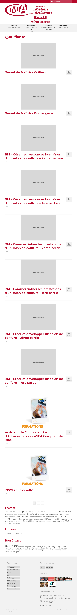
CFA (17, 514)
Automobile (64, 511)
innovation (60, 516)
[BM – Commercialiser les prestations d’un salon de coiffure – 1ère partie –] (38, 272)
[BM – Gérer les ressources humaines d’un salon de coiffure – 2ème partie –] (38, 137)
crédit (56, 514)
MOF (46, 519)
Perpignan (69, 519)
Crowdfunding (32, 514)
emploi (7, 516)
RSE (18, 521)
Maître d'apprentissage (38, 519)
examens (38, 516)
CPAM (24, 514)
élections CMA (14, 523)
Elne (69, 514)
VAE (67, 521)
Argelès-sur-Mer (43, 512)
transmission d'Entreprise (56, 521)
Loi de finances (19, 519)
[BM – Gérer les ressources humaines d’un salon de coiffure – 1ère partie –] (38, 182)
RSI (21, 521)
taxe (37, 521)
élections (7, 523)
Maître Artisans (28, 519)
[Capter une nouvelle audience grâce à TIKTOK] (52, 584)
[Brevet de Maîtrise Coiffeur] (38, 55)
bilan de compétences (10, 514)
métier (55, 519)
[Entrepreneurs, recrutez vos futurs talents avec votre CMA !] (44, 579)
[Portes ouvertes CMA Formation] (68, 579)
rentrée (15, 521)
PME (12, 521)
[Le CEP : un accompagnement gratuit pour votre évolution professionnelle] (52, 579)
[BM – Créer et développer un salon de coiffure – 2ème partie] (38, 317)
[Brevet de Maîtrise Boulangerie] (38, 96)
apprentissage (27, 511)
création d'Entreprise (47, 514)
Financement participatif (48, 516)
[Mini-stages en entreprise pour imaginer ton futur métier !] (60, 579)
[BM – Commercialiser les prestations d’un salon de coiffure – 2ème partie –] (38, 227)
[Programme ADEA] (38, 468)
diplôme (66, 514)
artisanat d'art (54, 512)
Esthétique (32, 516)
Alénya (17, 512)
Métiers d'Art (62, 519)
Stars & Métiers (29, 521)
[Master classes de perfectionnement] (44, 584)
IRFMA (9, 518)
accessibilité (10, 512)
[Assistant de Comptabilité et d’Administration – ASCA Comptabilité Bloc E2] (38, 411)
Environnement (22, 516)
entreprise (12, 516)
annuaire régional (40, 550)
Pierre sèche (8, 521)
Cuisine (60, 514)
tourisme (44, 521)
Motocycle (50, 519)
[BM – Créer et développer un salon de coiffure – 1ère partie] (38, 362)
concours (20, 514)
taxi (40, 521)
